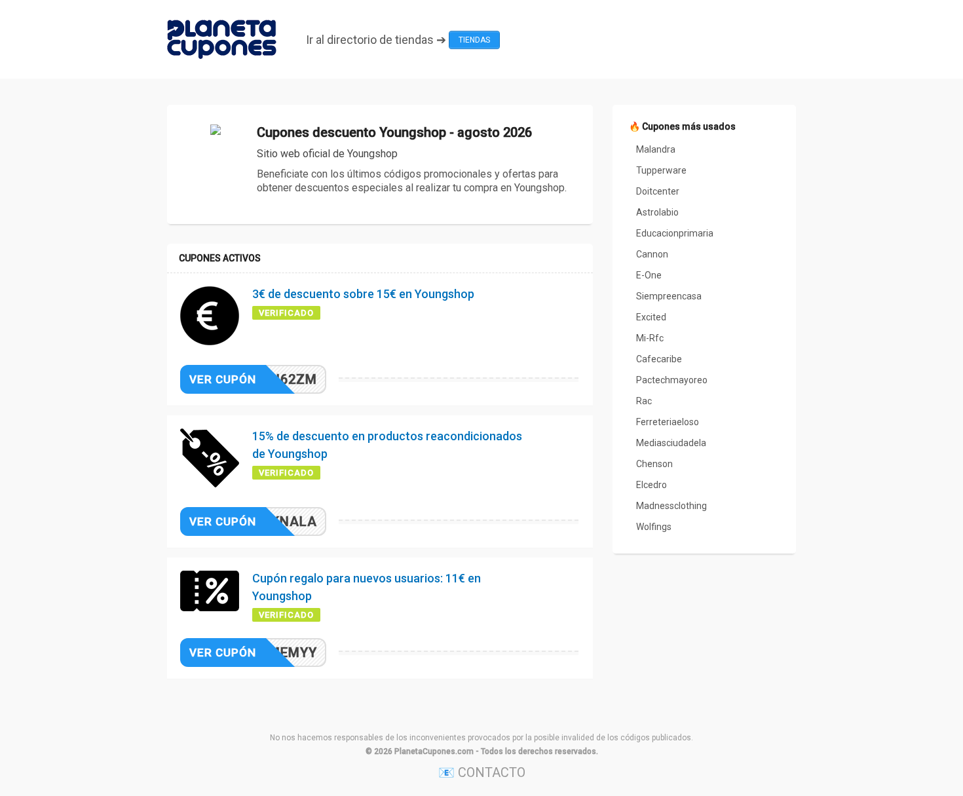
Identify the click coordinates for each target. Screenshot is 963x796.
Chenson (654, 464)
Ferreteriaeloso (667, 422)
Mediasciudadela (671, 443)
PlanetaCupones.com (434, 751)
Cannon (652, 254)
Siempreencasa (669, 296)
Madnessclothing (671, 506)
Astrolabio (657, 212)
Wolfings (653, 526)
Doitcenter (657, 191)
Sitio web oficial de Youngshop (327, 153)
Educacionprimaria (674, 233)
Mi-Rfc (650, 338)
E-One (649, 275)
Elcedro (651, 485)
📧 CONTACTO (481, 772)
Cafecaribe (659, 359)
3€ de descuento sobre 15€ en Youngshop (363, 294)
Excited (651, 317)
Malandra (655, 149)
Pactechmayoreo (672, 380)
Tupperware (661, 170)
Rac (644, 401)
